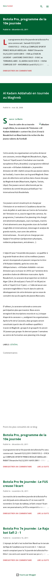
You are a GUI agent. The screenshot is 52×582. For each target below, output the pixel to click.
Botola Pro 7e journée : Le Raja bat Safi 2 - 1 (26, 530)
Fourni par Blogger (27, 575)
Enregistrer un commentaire (17, 70)
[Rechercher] (41, 6)
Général (14, 344)
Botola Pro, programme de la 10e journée (24, 21)
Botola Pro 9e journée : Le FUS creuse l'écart (25, 484)
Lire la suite (43, 466)
